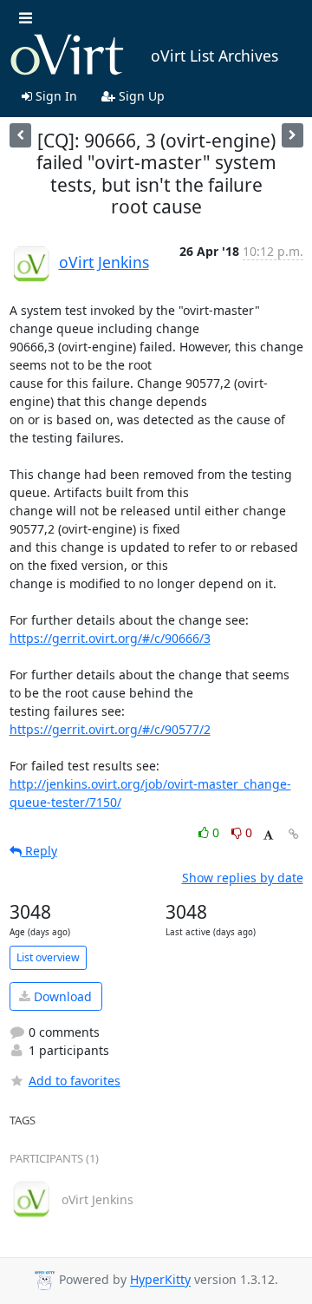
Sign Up (140, 96)
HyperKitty (160, 1280)
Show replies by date (242, 877)
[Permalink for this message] (293, 834)
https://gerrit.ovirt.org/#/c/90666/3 (110, 638)
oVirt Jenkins (104, 262)
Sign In (54, 96)
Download (61, 996)
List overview (48, 957)
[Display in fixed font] (268, 835)
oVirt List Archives (214, 55)
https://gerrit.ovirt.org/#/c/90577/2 (110, 729)
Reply (39, 850)
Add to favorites (74, 1080)
